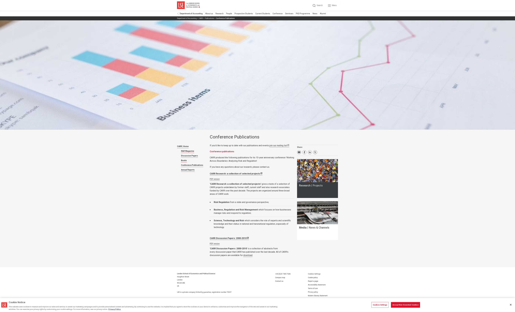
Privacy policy (313, 292)
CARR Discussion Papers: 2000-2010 (228, 238)
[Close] (511, 305)
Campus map (280, 277)
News (315, 13)
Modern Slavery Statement (318, 296)
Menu (334, 5)
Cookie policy (313, 277)
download (247, 255)
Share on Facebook (304, 152)
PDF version (215, 179)
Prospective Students (244, 13)
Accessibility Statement (317, 285)
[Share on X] (315, 152)
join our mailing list (278, 145)
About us (209, 13)
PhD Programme (303, 13)
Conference (278, 13)
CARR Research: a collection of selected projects (235, 173)
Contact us (279, 281)
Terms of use (313, 288)
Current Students (262, 13)
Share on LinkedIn (310, 152)
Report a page (313, 281)
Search (320, 5)
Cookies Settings (314, 274)
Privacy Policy (114, 309)
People (229, 13)
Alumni (323, 13)
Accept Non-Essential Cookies (405, 305)
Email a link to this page (299, 152)
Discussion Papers (189, 156)
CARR (201, 18)
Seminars (289, 13)
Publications (209, 18)
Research (220, 13)
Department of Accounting (191, 13)
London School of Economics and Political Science (188, 5)
